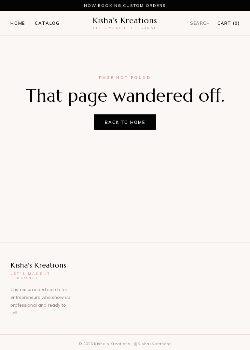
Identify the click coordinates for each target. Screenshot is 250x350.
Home (17, 23)
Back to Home (125, 122)
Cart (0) (228, 23)
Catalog (47, 23)
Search (200, 23)
